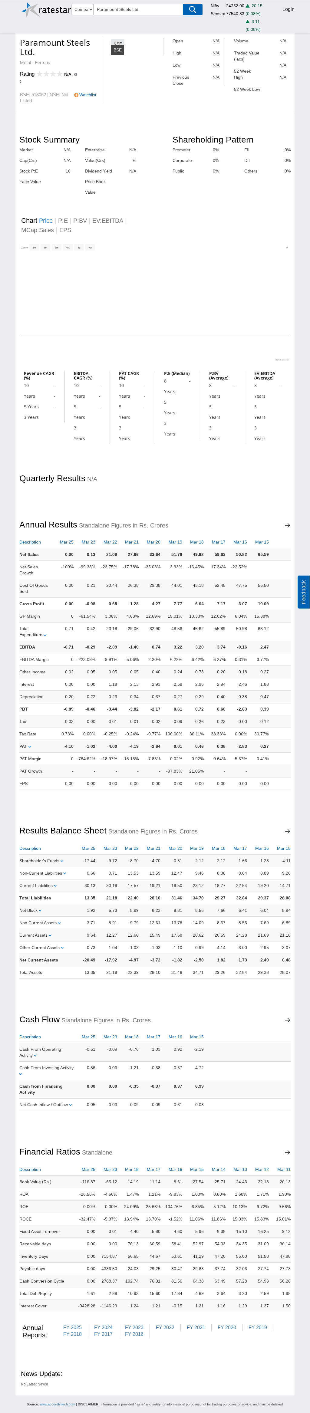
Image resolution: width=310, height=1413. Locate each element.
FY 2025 (72, 1327)
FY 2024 (103, 1327)
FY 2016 (134, 1334)
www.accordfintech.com (57, 1404)
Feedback (304, 592)
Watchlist (87, 94)
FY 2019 (258, 1327)
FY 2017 (103, 1334)
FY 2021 (196, 1327)
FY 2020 (227, 1327)
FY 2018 (72, 1334)
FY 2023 (134, 1327)
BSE (118, 50)
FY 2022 (165, 1327)
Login (288, 9)
